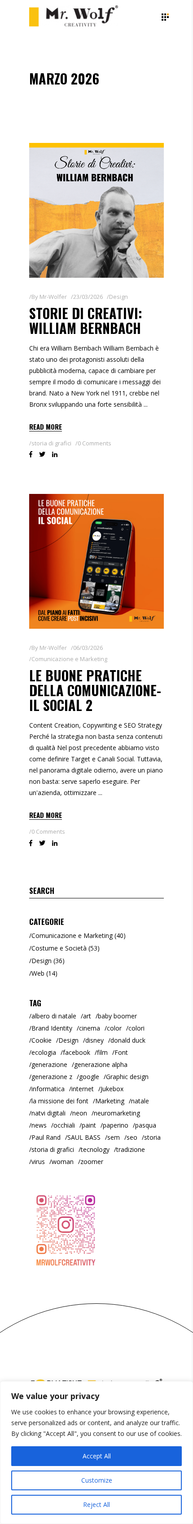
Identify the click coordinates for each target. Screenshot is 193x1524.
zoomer (91, 1161)
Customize (96, 1480)
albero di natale (53, 1016)
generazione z (51, 1076)
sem (113, 1137)
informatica (48, 1088)
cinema (89, 1028)
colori (136, 1028)
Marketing (109, 1101)
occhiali (64, 1125)
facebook (76, 1052)
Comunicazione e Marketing (69, 659)
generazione (49, 1064)
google (89, 1076)
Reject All (96, 1504)
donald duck (127, 1040)
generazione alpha (100, 1064)
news (39, 1125)
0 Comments (94, 443)
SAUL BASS (84, 1137)
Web (37, 973)
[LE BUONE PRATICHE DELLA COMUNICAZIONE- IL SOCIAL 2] (96, 561)
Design (118, 297)
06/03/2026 (88, 648)
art (87, 1016)
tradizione (130, 1149)
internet (82, 1088)
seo (132, 1137)
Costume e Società (59, 948)
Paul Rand (46, 1137)
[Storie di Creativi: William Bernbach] (96, 210)
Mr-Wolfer (53, 297)
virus (38, 1161)
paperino (115, 1125)
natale (140, 1101)
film (102, 1052)
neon (79, 1113)
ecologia (43, 1052)
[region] (96, 1452)
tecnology (95, 1149)
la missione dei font (59, 1101)
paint (89, 1125)
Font (121, 1052)
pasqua (145, 1125)
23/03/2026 (88, 297)
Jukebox (112, 1088)
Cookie (41, 1040)
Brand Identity (51, 1028)
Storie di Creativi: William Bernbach (85, 320)
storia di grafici (51, 443)
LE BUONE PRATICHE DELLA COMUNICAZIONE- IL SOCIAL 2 (95, 690)
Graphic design (127, 1076)
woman (63, 1161)
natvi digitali (48, 1113)
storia (152, 1137)
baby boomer (117, 1016)
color (114, 1028)
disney (94, 1040)
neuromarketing (117, 1113)
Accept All (97, 1456)
